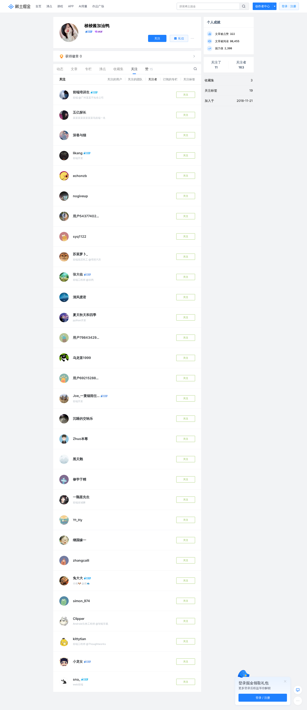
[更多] (298, 701)
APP (71, 6)
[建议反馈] (298, 690)
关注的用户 (115, 79)
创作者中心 (262, 6)
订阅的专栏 (170, 79)
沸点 (49, 6)
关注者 (153, 79)
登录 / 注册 (263, 697)
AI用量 (83, 6)
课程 (60, 6)
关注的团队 (135, 79)
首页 (38, 6)
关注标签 (189, 79)
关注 (185, 94)
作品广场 (98, 6)
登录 (289, 6)
